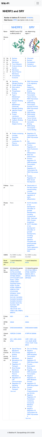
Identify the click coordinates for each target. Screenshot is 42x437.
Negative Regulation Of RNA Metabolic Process (32, 378)
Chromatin (30, 58)
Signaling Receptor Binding (17, 82)
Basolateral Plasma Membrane (15, 374)
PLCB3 (17, 285)
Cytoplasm (30, 64)
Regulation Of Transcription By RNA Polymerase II (32, 136)
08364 (27, 322)
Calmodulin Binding (30, 123)
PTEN (17, 289)
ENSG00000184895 (31, 328)
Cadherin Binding (17, 120)
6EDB (34, 341)
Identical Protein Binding (17, 111)
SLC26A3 (13, 301)
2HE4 (15, 339)
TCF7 (19, 309)
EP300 (30, 270)
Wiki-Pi (5, 3)
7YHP (31, 343)
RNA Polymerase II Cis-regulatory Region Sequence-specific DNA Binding (32, 86)
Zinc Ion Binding (32, 349)
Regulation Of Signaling (16, 384)
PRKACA (18, 287)
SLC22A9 (19, 299)
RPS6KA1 (13, 293)
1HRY (27, 339)
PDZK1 (12, 285)
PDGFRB (13, 284)
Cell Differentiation (31, 152)
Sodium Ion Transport (15, 388)
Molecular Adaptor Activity (17, 123)
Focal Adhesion (17, 64)
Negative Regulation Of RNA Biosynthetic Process (32, 361)
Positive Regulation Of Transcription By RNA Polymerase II (32, 170)
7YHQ (35, 343)
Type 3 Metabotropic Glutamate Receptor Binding (17, 105)
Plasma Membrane (15, 61)
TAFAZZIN (13, 307)
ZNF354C (28, 278)
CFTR (12, 278)
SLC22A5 (13, 299)
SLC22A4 (19, 297)
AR (26, 270)
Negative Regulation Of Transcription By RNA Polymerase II (32, 412)
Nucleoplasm (31, 62)
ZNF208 (27, 276)
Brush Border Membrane (16, 369)
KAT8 (27, 262)
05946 (12, 322)
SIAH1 (16, 295)
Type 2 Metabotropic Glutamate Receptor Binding (17, 98)
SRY (32, 27)
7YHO (27, 343)
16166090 (30, 17)
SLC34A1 (19, 301)
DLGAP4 (17, 278)
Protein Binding (17, 85)
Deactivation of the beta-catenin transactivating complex (32, 188)
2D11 (11, 339)
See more (13, 391)
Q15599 (18, 333)
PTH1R (12, 291)
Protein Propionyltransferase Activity (32, 391)
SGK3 (12, 295)
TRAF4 (12, 311)
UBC (16, 311)
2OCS (19, 339)
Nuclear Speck (31, 66)
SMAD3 (27, 274)
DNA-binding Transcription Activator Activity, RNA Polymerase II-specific (32, 106)
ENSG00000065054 (16, 328)
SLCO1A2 (19, 303)
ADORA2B (13, 274)
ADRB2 (19, 274)
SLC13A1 (13, 297)
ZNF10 (32, 274)
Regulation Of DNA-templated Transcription (32, 372)
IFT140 (12, 262)
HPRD (15, 20)
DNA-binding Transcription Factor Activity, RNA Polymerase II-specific (32, 97)
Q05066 (33, 333)
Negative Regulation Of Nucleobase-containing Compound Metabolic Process (31, 401)
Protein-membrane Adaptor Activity (17, 116)
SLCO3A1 (13, 305)
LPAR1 (17, 280)
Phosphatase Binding (16, 92)
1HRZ (31, 339)
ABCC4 (12, 270)
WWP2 (20, 311)
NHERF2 (16, 27)
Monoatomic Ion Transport (17, 361)
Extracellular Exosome (16, 77)
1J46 (34, 339)
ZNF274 (33, 276)
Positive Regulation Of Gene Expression (32, 147)
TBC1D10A (13, 309)
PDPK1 (18, 284)
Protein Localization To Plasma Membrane (16, 142)
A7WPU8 (28, 333)
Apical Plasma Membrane (16, 73)
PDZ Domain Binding (16, 353)
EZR (21, 278)
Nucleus (14, 58)
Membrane (15, 70)
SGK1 (19, 293)
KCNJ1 (12, 280)
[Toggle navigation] (38, 3)
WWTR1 (12, 313)
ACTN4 (12, 272)
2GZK (30, 341)
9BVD (27, 345)
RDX (16, 291)
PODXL (12, 287)
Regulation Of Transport (16, 365)
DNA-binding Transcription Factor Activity (31, 116)
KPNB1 (27, 272)
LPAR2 (12, 282)
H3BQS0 (13, 333)
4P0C (12, 341)
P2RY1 (17, 282)
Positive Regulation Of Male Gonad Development (31, 179)
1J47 (26, 341)
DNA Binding (31, 112)
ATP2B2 (12, 276)
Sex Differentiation (31, 142)
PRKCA (12, 289)
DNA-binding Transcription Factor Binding (31, 128)
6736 (26, 316)
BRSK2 (18, 276)
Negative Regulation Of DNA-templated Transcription (32, 353)
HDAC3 (34, 270)
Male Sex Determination (31, 156)
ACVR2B (18, 272)
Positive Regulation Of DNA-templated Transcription (32, 161)
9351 (11, 316)
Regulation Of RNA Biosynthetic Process (32, 385)
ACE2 (17, 270)
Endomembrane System (17, 67)
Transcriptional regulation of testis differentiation (31, 196)
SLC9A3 (12, 303)
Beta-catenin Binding (16, 88)
